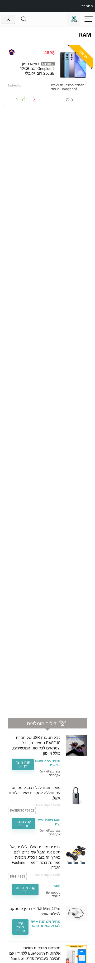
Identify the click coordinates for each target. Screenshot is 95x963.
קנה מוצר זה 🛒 (23, 764)
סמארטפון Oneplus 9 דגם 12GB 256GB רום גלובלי (37, 69)
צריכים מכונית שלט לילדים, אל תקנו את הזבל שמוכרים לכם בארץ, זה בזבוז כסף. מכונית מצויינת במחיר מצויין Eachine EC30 (35, 857)
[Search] (23, 19)
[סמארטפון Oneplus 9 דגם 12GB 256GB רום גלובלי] (73, 65)
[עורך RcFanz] (12, 52)
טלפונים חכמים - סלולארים (67, 85)
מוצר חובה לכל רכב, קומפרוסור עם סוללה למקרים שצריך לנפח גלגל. (34, 793)
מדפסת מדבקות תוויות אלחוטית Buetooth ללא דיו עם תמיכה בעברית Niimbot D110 (34, 953)
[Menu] (88, 19)
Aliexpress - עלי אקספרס (49, 773)
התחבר (87, 6)
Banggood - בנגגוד (64, 89)
